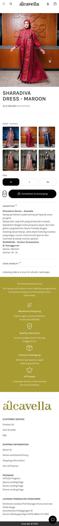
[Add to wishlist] (5, 194)
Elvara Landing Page (13, 489)
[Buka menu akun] (47, 3)
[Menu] (4, 4)
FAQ (4, 435)
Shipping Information (14, 460)
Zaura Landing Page (13, 485)
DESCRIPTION (9, 206)
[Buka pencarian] (10, 3)
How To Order (9, 430)
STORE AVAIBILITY (11, 263)
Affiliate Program (11, 478)
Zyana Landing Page (13, 482)
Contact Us (8, 424)
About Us (7, 449)
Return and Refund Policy (16, 455)
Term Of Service (10, 466)
